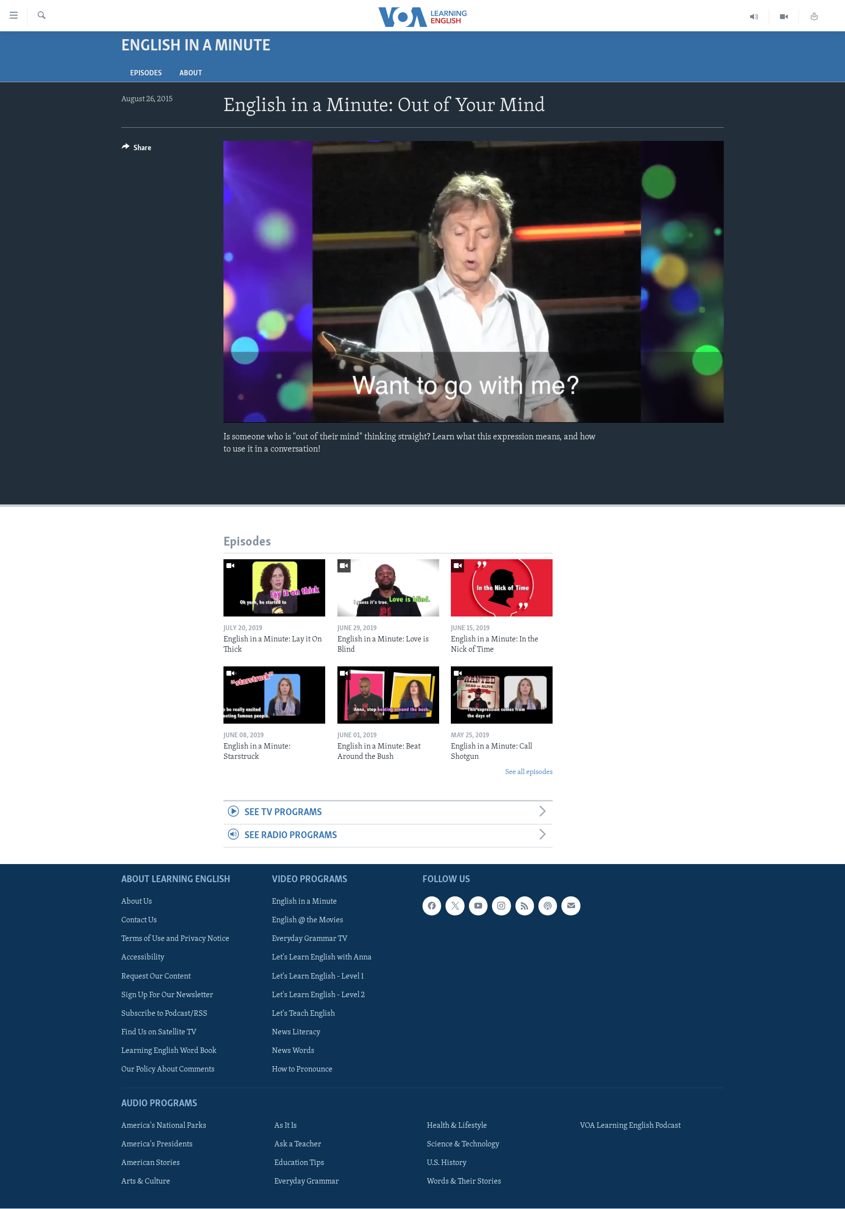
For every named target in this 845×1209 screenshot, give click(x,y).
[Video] (784, 16)
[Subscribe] (570, 906)
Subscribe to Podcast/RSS (164, 1014)
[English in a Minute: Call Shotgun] (502, 695)
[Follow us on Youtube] (478, 906)
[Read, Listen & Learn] (814, 16)
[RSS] (524, 906)
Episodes (146, 73)
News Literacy (296, 1032)
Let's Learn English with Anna (322, 958)
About (190, 73)
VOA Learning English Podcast (630, 1126)
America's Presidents (157, 1144)
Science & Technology (463, 1144)
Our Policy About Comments (168, 1069)
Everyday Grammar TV (310, 939)
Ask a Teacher (297, 1144)
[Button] (136, 150)
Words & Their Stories (464, 1182)
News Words (293, 1051)
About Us (136, 902)
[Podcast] (547, 906)
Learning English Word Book (169, 1051)
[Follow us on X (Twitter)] (454, 906)
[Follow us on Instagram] (501, 906)
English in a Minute (304, 902)
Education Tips (299, 1163)
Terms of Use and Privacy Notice (175, 939)
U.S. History (447, 1163)
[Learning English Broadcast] (754, 16)
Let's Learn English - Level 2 (318, 995)
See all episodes (529, 772)
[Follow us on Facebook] (431, 906)
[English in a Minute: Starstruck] (274, 695)
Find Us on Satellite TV (159, 1032)
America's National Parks (163, 1126)
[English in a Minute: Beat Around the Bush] (388, 695)
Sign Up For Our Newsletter (167, 995)
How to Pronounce (302, 1069)
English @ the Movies (307, 921)
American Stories (150, 1163)
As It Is (285, 1126)
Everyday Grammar (306, 1182)
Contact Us (139, 921)
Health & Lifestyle (457, 1126)
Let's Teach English (303, 1014)
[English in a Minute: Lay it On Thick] (274, 587)
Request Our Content (156, 977)
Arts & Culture (145, 1182)
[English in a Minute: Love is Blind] (388, 587)
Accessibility (142, 958)
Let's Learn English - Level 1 (318, 977)
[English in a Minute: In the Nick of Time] (502, 587)
